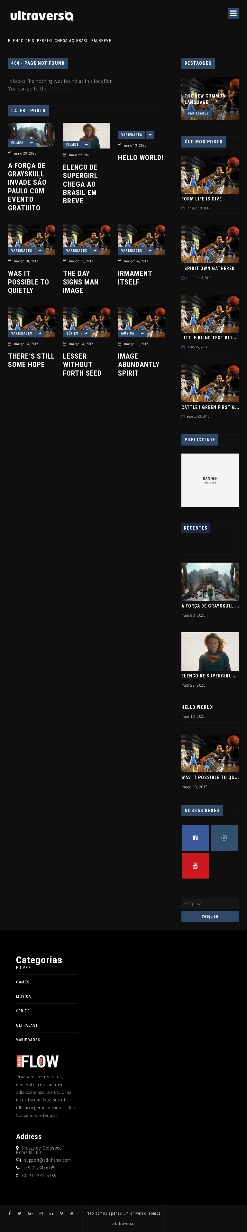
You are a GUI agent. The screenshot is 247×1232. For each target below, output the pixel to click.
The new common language (205, 99)
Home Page (63, 88)
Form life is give (201, 198)
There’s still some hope (31, 360)
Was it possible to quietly (28, 281)
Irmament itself (135, 277)
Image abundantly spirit (139, 364)
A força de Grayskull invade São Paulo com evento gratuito (27, 187)
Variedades (131, 135)
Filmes (17, 143)
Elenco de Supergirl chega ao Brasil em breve (80, 184)
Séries (72, 333)
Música (127, 333)
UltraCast (27, 1025)
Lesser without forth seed (82, 364)
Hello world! (141, 158)
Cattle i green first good (212, 407)
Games (23, 982)
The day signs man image (81, 281)
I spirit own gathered (208, 268)
